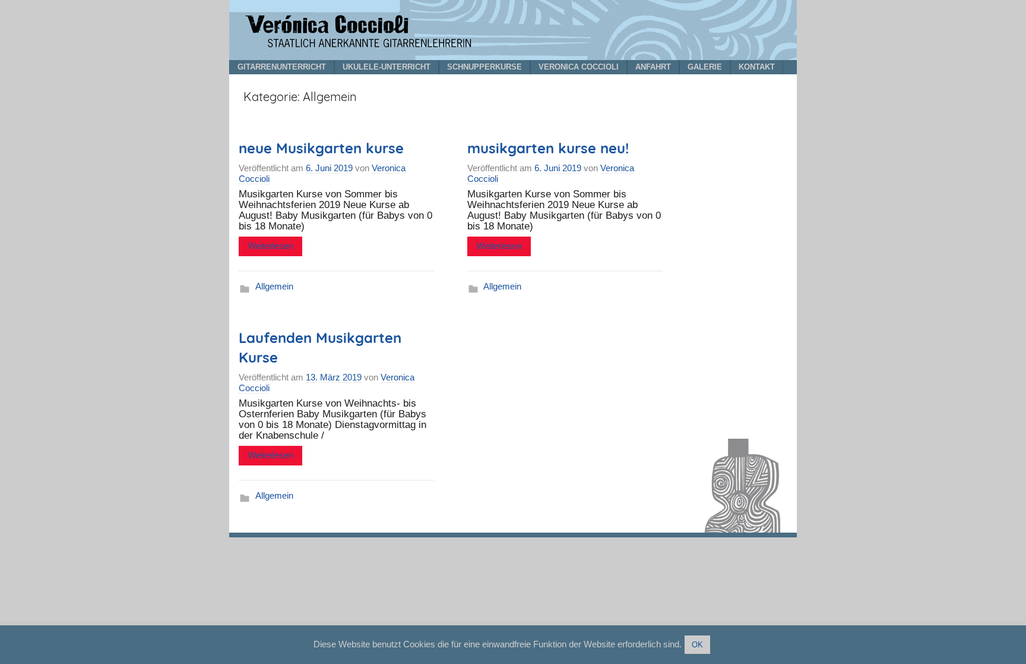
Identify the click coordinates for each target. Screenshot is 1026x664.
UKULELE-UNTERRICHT (386, 66)
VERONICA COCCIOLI (579, 66)
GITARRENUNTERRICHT (282, 66)
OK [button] (697, 644)
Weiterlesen (270, 246)
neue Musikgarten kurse (321, 148)
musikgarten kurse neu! (548, 148)
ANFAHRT (653, 66)
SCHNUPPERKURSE (484, 66)
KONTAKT (757, 66)
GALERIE (705, 66)
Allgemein (274, 286)
